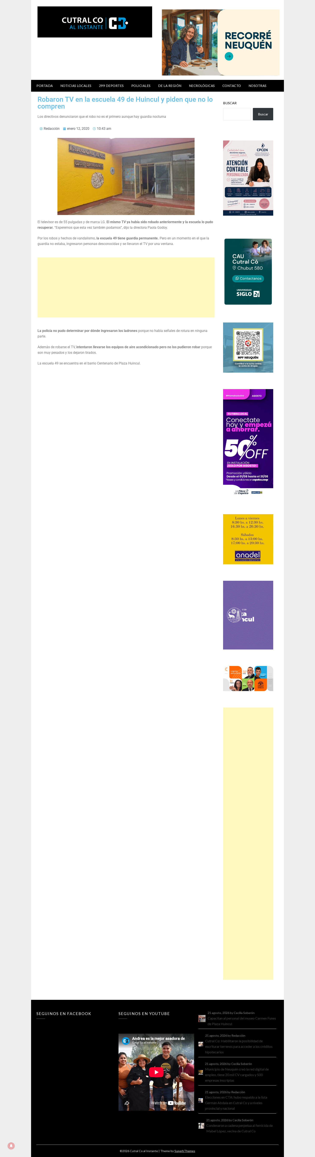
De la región (170, 86)
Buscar (230, 103)
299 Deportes (111, 86)
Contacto (231, 86)
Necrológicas (202, 86)
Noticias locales (76, 86)
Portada (44, 86)
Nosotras (258, 86)
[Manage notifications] (11, 1145)
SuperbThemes (184, 1151)
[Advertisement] (126, 287)
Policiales (141, 86)
